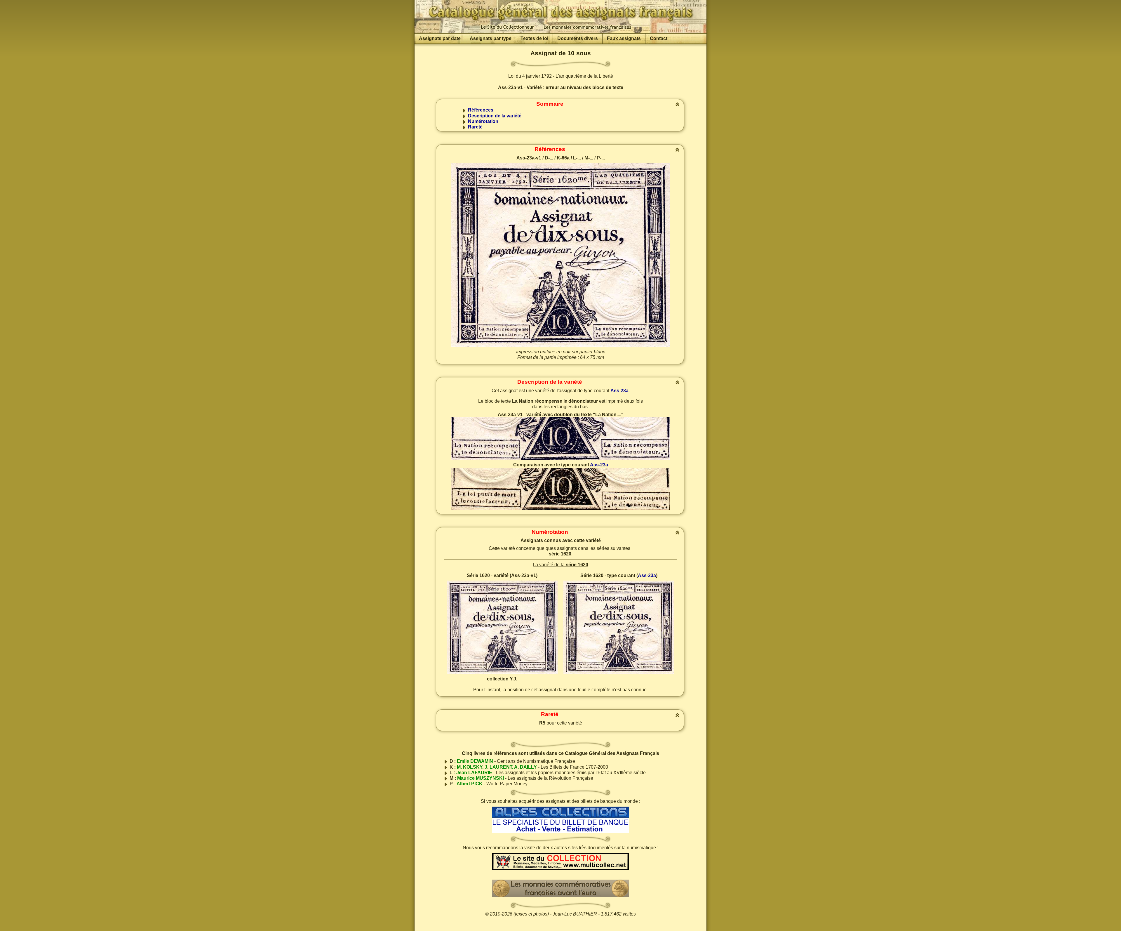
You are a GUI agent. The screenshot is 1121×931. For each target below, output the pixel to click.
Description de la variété (494, 115)
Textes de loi (534, 38)
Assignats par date (440, 38)
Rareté (475, 126)
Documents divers (577, 38)
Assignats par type (490, 38)
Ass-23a (619, 390)
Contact (658, 38)
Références (480, 109)
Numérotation (483, 121)
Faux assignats (624, 38)
